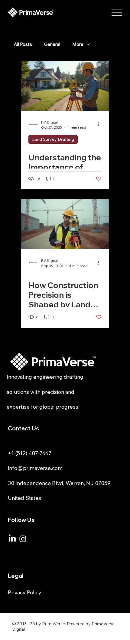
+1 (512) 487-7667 (29, 453)
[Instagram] (22, 538)
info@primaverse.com (35, 468)
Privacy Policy (24, 592)
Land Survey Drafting (53, 139)
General (52, 44)
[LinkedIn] (12, 538)
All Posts (23, 44)
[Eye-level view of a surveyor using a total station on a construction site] (65, 224)
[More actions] (100, 124)
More (77, 44)
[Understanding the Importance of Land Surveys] (65, 86)
